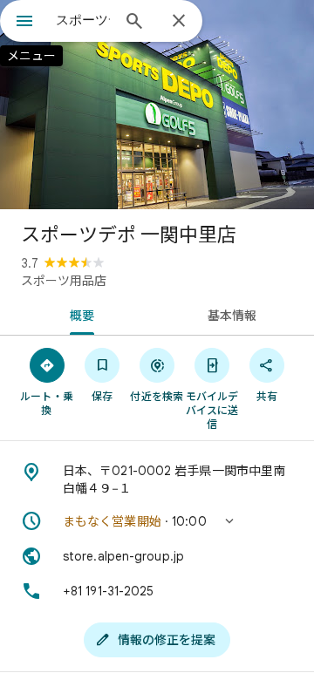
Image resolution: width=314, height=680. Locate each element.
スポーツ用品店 (63, 281)
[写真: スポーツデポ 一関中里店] (157, 104)
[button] (157, 521)
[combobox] (83, 20)
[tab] (78, 314)
